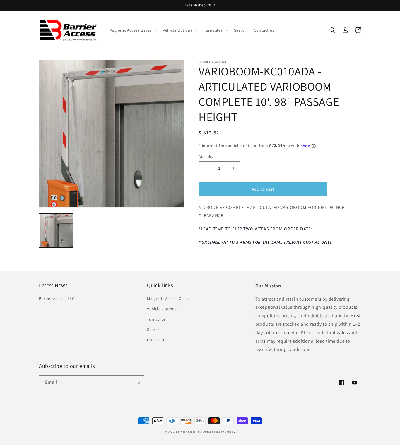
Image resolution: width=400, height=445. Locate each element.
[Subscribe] (137, 382)
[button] (133, 30)
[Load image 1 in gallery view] (56, 230)
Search (153, 329)
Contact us (157, 339)
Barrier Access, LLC (56, 298)
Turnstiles (156, 319)
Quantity (206, 156)
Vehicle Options (162, 308)
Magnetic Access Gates (168, 298)
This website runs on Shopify (215, 432)
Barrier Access (186, 432)
